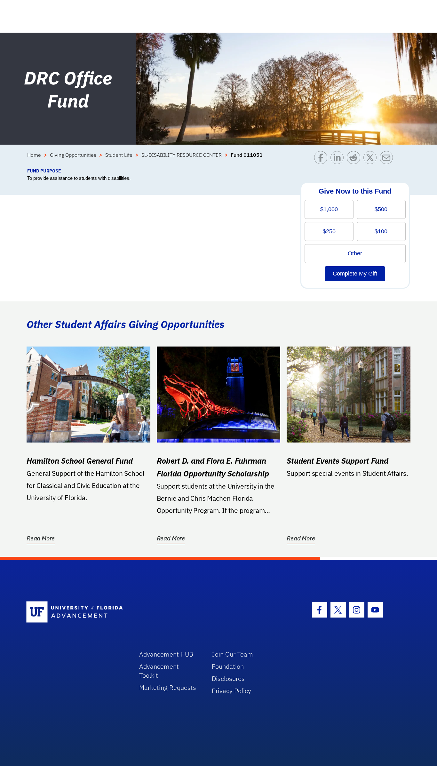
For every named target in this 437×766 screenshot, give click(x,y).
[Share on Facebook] (322, 159)
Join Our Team (232, 654)
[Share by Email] (388, 159)
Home (34, 155)
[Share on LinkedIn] (338, 159)
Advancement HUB (166, 654)
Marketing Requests (167, 687)
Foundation (228, 666)
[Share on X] (371, 159)
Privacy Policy (231, 690)
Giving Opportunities (73, 155)
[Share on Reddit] (355, 159)
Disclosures (228, 678)
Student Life (118, 155)
